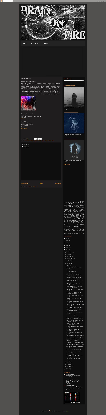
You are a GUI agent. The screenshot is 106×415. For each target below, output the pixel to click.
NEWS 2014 (81, 220)
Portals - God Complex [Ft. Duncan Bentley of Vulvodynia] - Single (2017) (74, 387)
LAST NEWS (69, 217)
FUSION (82, 213)
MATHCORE (70, 219)
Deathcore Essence (70, 385)
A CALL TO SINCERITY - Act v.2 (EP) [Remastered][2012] (74, 324)
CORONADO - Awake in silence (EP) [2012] (74, 313)
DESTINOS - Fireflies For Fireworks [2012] (74, 302)
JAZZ (83, 216)
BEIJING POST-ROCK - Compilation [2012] (74, 333)
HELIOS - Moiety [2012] (71, 354)
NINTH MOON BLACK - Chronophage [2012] (74, 281)
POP (77, 221)
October (69, 256)
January (69, 366)
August (69, 260)
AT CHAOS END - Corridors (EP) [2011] (75, 344)
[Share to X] (38, 139)
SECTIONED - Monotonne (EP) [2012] (74, 337)
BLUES (66, 205)
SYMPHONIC (70, 232)
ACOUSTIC (67, 202)
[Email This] (35, 139)
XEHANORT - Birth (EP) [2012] (73, 358)
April (68, 361)
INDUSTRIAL (67, 216)
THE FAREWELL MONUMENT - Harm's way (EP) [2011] (75, 330)
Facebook (34, 43)
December (69, 252)
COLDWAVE (82, 205)
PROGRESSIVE (79, 226)
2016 (67, 243)
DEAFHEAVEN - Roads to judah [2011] (75, 338)
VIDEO (82, 233)
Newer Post (24, 183)
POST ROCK (45, 140)
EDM (75, 211)
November (69, 254)
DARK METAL (78, 206)
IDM (80, 214)
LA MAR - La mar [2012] (71, 315)
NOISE (74, 221)
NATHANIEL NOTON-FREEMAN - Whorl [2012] (75, 290)
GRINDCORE (66, 214)
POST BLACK (81, 221)
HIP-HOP (77, 214)
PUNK (74, 228)
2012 (67, 251)
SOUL (77, 230)
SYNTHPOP (76, 232)
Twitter (45, 43)
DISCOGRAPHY (69, 209)
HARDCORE (72, 214)
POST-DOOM (69, 226)
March (68, 362)
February (69, 364)
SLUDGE (73, 230)
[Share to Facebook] (40, 139)
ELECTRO (78, 211)
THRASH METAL (67, 233)
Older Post (58, 183)
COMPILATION (67, 206)
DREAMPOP (76, 210)
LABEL (65, 217)
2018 (67, 240)
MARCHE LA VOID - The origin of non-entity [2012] (75, 305)
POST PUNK (73, 224)
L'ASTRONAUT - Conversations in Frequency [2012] (74, 270)
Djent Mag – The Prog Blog (72, 380)
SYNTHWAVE (81, 232)
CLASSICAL (77, 205)
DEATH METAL (72, 207)
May (68, 265)
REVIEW (73, 229)
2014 (67, 247)
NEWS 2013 (76, 220)
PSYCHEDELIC (68, 228)
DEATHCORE (80, 208)
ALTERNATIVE (74, 202)
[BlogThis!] (36, 139)
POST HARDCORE (76, 223)
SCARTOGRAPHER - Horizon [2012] (74, 316)
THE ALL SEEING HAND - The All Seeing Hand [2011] (73, 293)
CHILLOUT (71, 205)
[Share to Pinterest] (41, 139)
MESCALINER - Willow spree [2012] (74, 318)
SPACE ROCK (51, 140)
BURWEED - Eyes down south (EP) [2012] (74, 296)
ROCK (78, 229)
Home (25, 43)
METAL (75, 219)
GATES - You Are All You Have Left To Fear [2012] (74, 284)
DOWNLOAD (24, 128)
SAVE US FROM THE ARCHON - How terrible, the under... (74, 351)
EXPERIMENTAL (29, 140)
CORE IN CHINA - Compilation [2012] (74, 342)
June (68, 263)
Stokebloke (49, 410)
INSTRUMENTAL (37, 140)
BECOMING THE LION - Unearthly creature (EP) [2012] (74, 310)
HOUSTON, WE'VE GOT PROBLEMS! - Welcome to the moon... (74, 278)
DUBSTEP (72, 211)
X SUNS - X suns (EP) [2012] (72, 340)
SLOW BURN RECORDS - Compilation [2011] (74, 327)
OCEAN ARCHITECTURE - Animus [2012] (73, 268)
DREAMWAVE (81, 210)
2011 (67, 368)
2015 (67, 245)
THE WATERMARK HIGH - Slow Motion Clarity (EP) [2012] (75, 356)
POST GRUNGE (67, 223)
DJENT (77, 209)
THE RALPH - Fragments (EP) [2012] (74, 307)
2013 (67, 249)
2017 (67, 242)
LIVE (73, 217)
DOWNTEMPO (68, 210)
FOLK (79, 213)
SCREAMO (82, 229)
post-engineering (70, 374)
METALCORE (81, 219)
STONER (66, 232)
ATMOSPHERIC (73, 204)
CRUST (73, 206)
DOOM (82, 209)
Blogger (66, 410)
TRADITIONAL (73, 233)
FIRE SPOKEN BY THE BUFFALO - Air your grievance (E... (74, 321)
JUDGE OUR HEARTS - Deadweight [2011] (74, 347)
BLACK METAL (81, 204)
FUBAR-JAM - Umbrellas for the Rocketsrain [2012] (74, 275)
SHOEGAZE (67, 230)
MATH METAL (78, 217)
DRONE (66, 211)
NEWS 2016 (71, 221)
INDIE (83, 214)
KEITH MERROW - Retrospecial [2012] (75, 335)
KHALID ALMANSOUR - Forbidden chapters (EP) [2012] (74, 287)
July (68, 261)
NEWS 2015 (66, 221)
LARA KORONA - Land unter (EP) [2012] (73, 299)
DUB (69, 211)
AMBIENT (81, 202)
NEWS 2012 (71, 220)
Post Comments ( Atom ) (32, 186)
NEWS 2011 (66, 220)
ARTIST (65, 204)
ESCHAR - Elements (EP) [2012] (73, 349)
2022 (67, 238)
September (69, 258)
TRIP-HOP (78, 233)
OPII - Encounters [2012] (72, 273)
